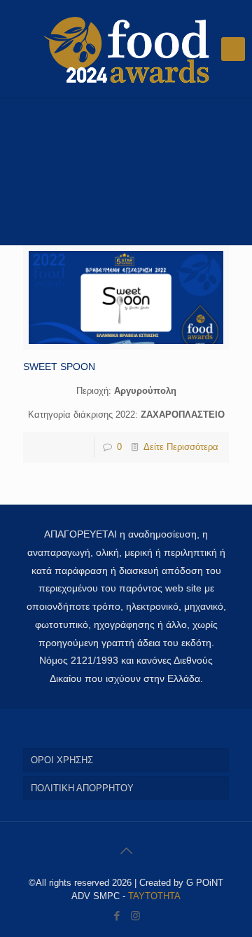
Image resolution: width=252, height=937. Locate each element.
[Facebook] (116, 916)
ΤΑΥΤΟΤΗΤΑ (154, 896)
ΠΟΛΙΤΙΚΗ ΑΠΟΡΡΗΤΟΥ (82, 788)
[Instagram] (135, 916)
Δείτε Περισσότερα (181, 447)
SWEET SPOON (59, 366)
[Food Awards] (126, 49)
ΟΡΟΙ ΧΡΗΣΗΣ (62, 760)
